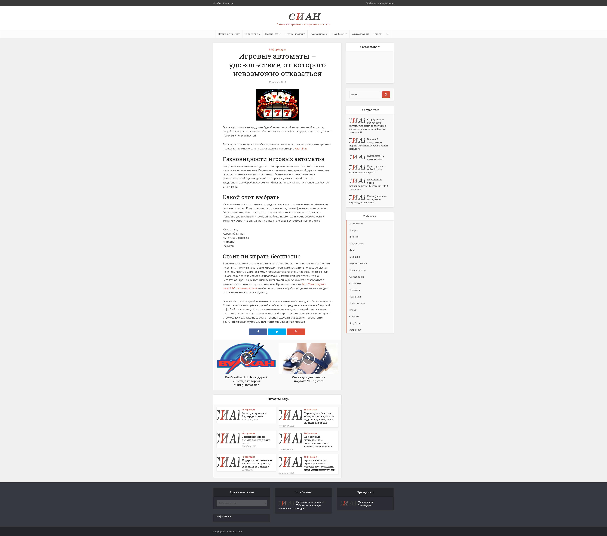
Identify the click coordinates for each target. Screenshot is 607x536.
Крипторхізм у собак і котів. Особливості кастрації (367, 169)
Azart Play (301, 148)
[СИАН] (303, 15)
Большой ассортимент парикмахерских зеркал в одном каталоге (368, 144)
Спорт (377, 34)
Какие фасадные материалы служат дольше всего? (368, 199)
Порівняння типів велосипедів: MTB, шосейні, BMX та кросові (368, 184)
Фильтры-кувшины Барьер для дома (254, 415)
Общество (251, 34)
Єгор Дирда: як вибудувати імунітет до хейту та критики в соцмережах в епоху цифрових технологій (367, 126)
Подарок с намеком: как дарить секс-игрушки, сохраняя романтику (257, 463)
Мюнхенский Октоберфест (366, 504)
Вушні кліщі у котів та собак (375, 157)
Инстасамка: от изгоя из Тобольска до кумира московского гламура (301, 505)
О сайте (217, 3)
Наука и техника (229, 34)
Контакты (228, 3)
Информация (277, 49)
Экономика (317, 34)
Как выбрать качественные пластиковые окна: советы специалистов (318, 441)
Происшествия (295, 34)
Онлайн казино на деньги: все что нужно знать (256, 440)
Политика (271, 34)
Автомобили (360, 34)
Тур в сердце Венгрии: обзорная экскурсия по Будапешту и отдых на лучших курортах (319, 418)
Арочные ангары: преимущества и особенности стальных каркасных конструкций (320, 465)
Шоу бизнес (339, 34)
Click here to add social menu (380, 3)
